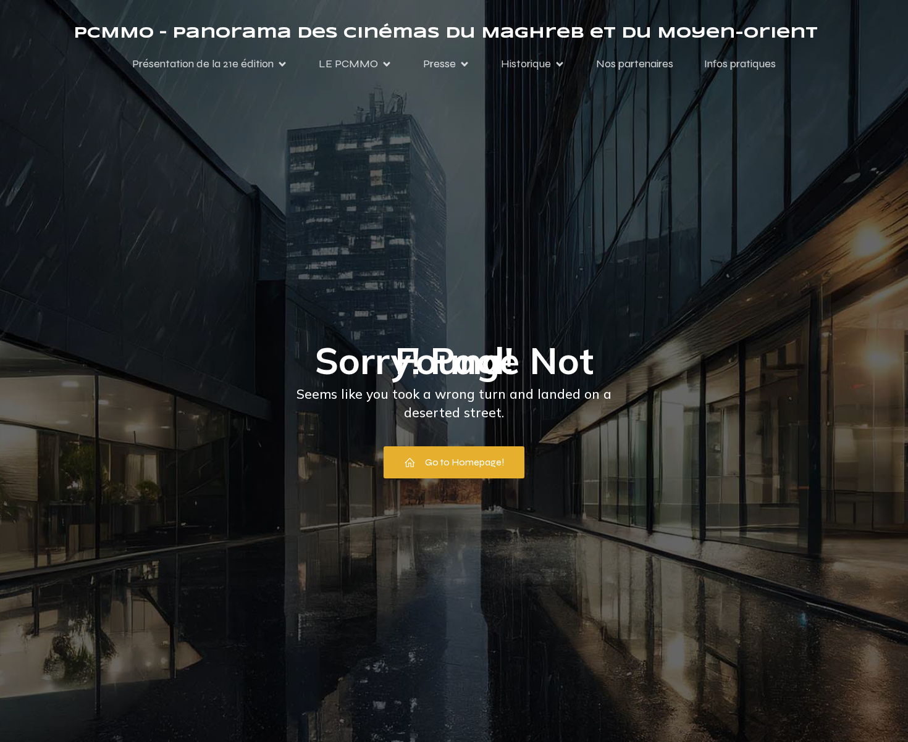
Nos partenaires (634, 63)
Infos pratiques (740, 63)
